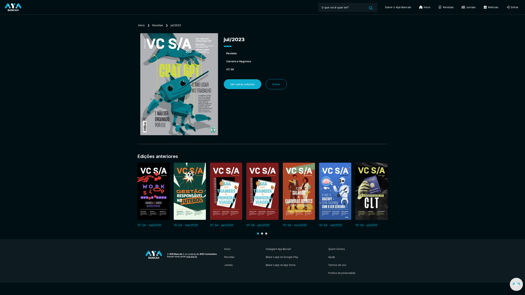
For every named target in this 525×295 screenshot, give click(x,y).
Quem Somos (336, 249)
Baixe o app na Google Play (282, 257)
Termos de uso (337, 265)
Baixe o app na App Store (281, 265)
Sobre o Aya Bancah (398, 7)
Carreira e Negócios (238, 61)
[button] (258, 233)
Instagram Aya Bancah (278, 249)
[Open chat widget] (516, 284)
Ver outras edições (242, 84)
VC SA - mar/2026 (186, 225)
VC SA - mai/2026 (149, 225)
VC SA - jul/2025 (366, 225)
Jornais (470, 7)
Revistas (448, 7)
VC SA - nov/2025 (295, 225)
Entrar (514, 7)
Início (426, 7)
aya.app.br (191, 256)
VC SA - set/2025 (330, 225)
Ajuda (331, 257)
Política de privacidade (341, 273)
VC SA (230, 69)
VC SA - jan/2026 (221, 225)
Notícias (492, 7)
